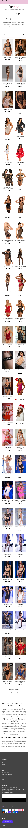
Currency (3, 779)
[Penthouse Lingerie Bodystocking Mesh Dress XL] (7, 177)
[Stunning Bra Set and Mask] (7, 569)
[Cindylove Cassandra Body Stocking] (7, 73)
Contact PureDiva (5, 766)
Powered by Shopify (15, 825)
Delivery (3, 764)
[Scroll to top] (25, 824)
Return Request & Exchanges (7, 774)
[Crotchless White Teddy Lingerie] (20, 437)
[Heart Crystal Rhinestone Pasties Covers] (20, 360)
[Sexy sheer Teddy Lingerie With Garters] (20, 100)
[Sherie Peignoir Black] (20, 126)
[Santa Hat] (20, 412)
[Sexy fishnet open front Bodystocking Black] (7, 543)
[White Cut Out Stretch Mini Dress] (20, 517)
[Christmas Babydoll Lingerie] (7, 412)
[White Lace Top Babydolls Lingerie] (7, 126)
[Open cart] (18, 14)
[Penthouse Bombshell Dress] (20, 230)
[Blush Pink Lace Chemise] (7, 99)
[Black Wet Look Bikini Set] (20, 177)
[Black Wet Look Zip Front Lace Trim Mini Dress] (20, 47)
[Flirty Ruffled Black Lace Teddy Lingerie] (20, 308)
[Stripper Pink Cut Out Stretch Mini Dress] (20, 490)
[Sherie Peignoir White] (7, 152)
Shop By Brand (4, 762)
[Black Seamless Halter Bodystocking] (7, 282)
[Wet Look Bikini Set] (7, 47)
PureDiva (10, 825)
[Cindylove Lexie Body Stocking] (20, 257)
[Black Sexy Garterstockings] (20, 620)
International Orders (5, 777)
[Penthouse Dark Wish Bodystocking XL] (20, 204)
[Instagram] (4, 818)
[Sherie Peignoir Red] (20, 152)
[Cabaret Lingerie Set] (20, 569)
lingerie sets (9, 726)
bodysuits (6, 728)
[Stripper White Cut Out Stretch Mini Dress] (7, 490)
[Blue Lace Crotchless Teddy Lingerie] (20, 671)
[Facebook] (2, 818)
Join (14, 800)
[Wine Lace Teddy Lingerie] (7, 335)
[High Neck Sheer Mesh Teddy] (7, 257)
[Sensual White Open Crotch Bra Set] (7, 464)
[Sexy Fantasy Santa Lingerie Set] (7, 437)
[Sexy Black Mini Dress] (7, 594)
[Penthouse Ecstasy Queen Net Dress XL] (7, 230)
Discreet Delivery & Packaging (7, 761)
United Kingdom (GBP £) (8, 806)
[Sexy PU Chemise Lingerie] (20, 335)
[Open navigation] (3, 14)
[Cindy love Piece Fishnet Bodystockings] (20, 73)
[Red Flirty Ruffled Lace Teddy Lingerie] (7, 308)
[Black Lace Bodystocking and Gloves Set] (7, 620)
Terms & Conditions (5, 776)
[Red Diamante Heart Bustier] (20, 646)
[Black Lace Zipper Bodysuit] (7, 386)
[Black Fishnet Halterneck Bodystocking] (20, 543)
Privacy (3, 781)
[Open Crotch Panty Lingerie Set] (20, 282)
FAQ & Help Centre (5, 772)
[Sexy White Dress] (20, 594)
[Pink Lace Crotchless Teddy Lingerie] (20, 386)
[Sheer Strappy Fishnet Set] (7, 517)
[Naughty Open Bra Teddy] (7, 671)
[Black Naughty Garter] (7, 360)
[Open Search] (16, 14)
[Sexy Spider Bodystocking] (7, 646)
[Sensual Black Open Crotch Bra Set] (20, 464)
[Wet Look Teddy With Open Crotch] (7, 204)
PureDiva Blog (4, 759)
